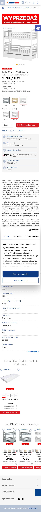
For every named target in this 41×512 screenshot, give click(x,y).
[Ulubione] (30, 2)
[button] (38, 28)
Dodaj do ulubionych (18, 369)
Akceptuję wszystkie (20, 274)
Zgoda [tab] (6, 236)
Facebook (19, 499)
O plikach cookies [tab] (31, 236)
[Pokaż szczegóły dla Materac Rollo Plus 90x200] (10, 378)
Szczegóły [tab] (17, 236)
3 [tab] (21, 64)
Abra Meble (33, 508)
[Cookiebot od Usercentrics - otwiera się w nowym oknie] (29, 230)
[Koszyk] (37, 2)
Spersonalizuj (19, 280)
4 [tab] (23, 64)
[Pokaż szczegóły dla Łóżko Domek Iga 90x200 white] (27, 435)
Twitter (22, 499)
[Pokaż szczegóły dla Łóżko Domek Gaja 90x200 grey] (11, 435)
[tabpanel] (20, 44)
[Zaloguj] (34, 2)
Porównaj (10, 28)
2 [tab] (19, 64)
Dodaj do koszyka (28, 125)
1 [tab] (17, 64)
